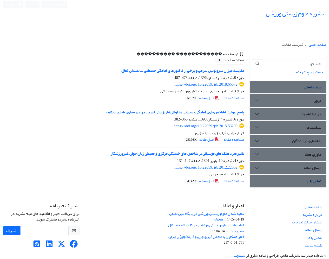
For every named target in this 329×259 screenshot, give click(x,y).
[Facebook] (73, 245)
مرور (317, 100)
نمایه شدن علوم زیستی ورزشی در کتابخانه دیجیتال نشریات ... (206, 227)
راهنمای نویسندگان (306, 141)
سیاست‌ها (313, 127)
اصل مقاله (201, 97)
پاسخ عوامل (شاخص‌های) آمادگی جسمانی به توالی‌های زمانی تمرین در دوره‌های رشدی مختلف (175, 112)
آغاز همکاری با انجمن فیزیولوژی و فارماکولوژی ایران (206, 236)
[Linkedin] (49, 245)
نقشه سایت (313, 245)
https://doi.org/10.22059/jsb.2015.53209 (205, 126)
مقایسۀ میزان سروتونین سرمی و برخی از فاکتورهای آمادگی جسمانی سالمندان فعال (182, 70)
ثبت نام (33, 4)
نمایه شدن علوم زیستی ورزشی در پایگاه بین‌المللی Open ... (206, 216)
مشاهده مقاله (234, 97)
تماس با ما (314, 181)
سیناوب (239, 255)
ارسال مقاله (312, 167)
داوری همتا (313, 154)
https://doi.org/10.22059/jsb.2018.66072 (205, 84)
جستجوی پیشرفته (309, 72)
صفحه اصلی (317, 44)
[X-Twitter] (61, 245)
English (12, 4)
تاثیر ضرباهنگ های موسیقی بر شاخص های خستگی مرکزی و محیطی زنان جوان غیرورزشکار (177, 153)
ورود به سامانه (53, 4)
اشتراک (11, 230)
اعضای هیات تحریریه (306, 222)
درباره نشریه (311, 114)
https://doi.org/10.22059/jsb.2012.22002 (205, 167)
